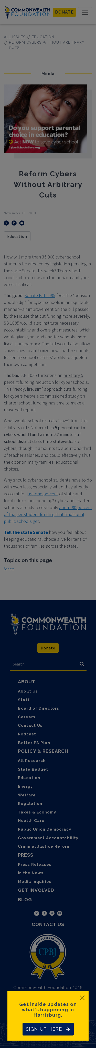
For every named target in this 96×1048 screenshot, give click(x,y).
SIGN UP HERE (44, 1029)
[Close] (82, 997)
